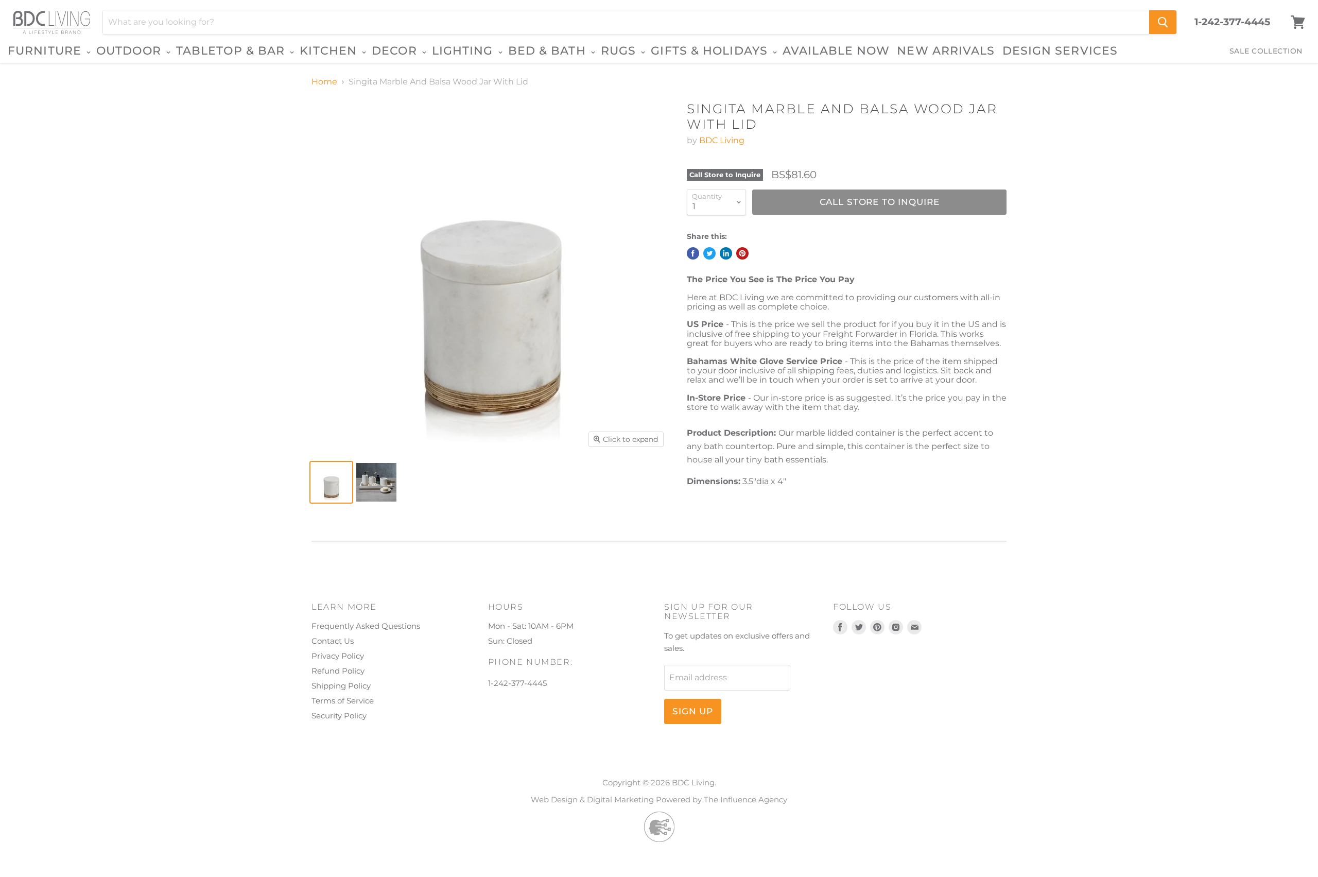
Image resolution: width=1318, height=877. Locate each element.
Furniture (46, 51)
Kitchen (330, 51)
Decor (396, 51)
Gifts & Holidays (711, 51)
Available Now (836, 51)
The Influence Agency (745, 799)
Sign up (692, 711)
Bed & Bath (548, 51)
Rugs (620, 51)
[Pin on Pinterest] (742, 253)
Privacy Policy (337, 656)
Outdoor (130, 51)
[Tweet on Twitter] (709, 253)
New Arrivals (946, 51)
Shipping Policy (341, 686)
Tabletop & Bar (232, 51)
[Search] (1162, 22)
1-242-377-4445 (1232, 22)
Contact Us (332, 641)
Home (324, 82)
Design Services (1060, 51)
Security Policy (339, 715)
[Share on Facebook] (693, 253)
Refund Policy (338, 671)
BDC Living (721, 140)
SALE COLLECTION (1266, 51)
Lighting (464, 51)
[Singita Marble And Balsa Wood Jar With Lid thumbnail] (331, 482)
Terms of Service (342, 701)
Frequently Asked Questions (365, 626)
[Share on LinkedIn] (726, 253)
